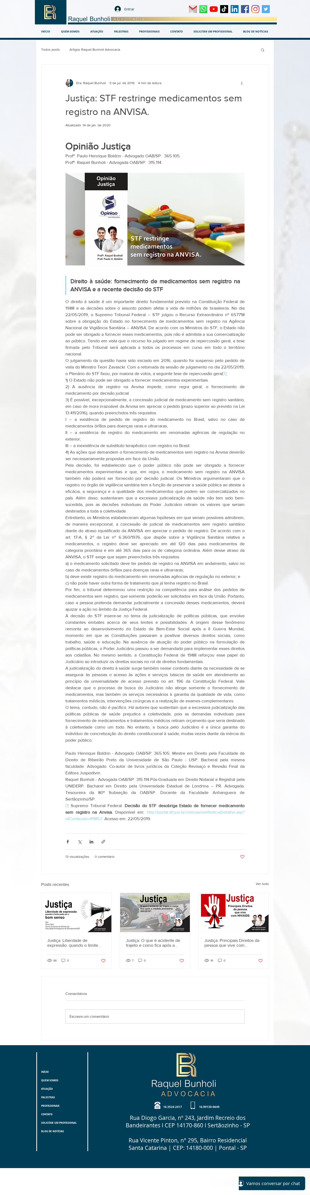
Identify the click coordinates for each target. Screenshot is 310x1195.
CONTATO (47, 1114)
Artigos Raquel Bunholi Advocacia (95, 49)
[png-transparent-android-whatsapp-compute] (203, 9)
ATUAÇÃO (47, 1089)
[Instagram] (255, 9)
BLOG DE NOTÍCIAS (52, 1131)
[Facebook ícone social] (245, 9)
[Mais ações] (242, 83)
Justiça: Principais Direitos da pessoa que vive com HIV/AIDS (231, 943)
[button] (262, 50)
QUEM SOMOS (49, 1080)
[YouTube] (214, 9)
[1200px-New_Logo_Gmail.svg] (193, 9)
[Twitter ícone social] (266, 9)
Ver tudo (262, 884)
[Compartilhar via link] (103, 841)
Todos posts (50, 49)
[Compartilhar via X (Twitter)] (79, 841)
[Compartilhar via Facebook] (67, 841)
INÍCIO (45, 1072)
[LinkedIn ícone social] (235, 9)
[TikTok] (224, 9)
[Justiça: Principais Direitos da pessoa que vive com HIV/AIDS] (234, 912)
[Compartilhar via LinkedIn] (91, 841)
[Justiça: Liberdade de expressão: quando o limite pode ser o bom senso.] (76, 912)
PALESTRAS (48, 1097)
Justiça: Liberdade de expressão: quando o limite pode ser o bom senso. (72, 943)
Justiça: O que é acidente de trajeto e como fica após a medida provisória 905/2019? (153, 943)
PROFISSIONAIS (50, 1105)
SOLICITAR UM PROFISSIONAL (59, 1122)
